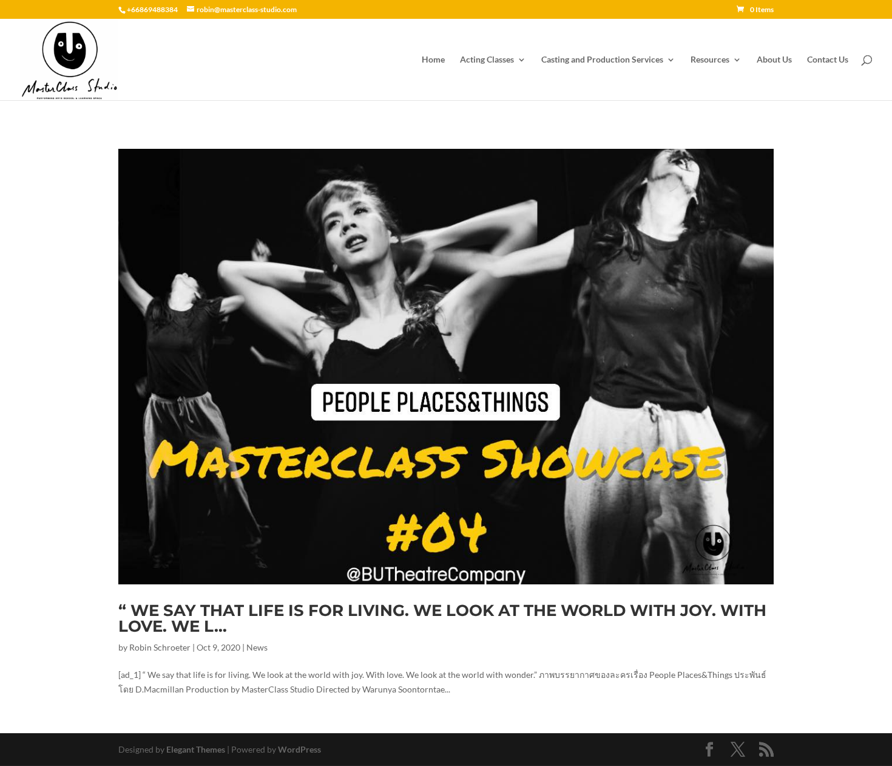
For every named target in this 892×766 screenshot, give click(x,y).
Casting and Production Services (602, 59)
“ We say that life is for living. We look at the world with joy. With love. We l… (442, 618)
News (257, 647)
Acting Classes (487, 59)
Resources (710, 59)
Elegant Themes (195, 749)
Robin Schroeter (160, 647)
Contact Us (827, 59)
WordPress (299, 749)
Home (433, 59)
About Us (774, 59)
